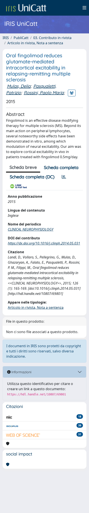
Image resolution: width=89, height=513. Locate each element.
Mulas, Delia (18, 86)
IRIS (6, 37)
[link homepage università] (26, 8)
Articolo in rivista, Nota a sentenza (35, 43)
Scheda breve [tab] (23, 167)
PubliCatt (21, 37)
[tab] (64, 176)
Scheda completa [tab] (61, 167)
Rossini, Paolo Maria (44, 92)
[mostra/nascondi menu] (84, 8)
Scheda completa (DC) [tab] (32, 176)
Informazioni (21, 372)
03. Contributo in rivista (52, 37)
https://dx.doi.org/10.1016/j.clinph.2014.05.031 (44, 243)
